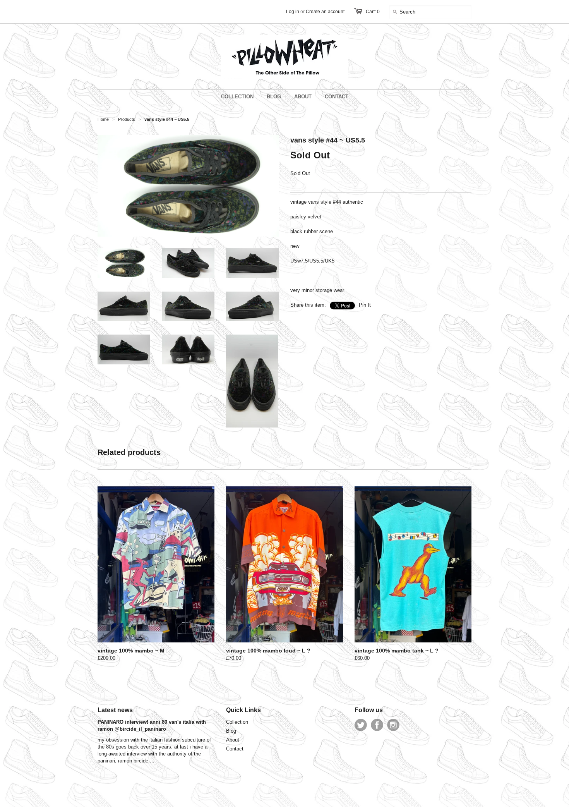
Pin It (365, 305)
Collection (237, 722)
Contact (234, 749)
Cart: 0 (373, 11)
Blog (231, 731)
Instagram (393, 725)
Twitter (361, 725)
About (232, 740)
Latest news (115, 710)
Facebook (377, 725)
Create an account (325, 11)
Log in (292, 11)
